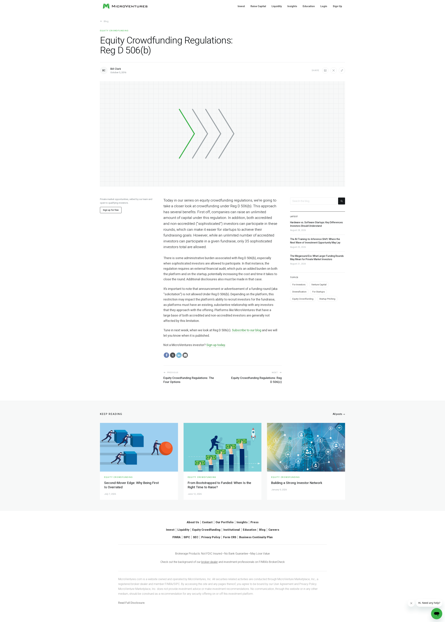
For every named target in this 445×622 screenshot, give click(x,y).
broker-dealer (209, 562)
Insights (292, 6)
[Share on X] (333, 70)
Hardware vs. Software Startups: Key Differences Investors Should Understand (316, 224)
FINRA (176, 537)
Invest (241, 6)
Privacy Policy (210, 537)
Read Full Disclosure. (131, 602)
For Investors (298, 284)
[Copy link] (342, 70)
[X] (173, 355)
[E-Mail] (185, 355)
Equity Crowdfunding (114, 30)
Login (323, 6)
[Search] (341, 201)
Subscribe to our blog (246, 330)
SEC (195, 537)
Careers (273, 529)
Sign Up (337, 6)
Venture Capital (318, 284)
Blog (106, 21)
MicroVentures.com (130, 579)
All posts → (339, 414)
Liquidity (277, 6)
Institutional (231, 529)
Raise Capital (258, 6)
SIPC (187, 537)
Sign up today (215, 345)
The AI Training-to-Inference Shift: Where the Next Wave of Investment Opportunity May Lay (315, 241)
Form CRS (229, 537)
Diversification (299, 291)
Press (254, 522)
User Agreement (283, 584)
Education (309, 6)
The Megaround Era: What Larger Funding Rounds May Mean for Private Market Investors (317, 257)
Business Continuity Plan (256, 537)
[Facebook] (166, 355)
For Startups (318, 291)
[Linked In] (179, 355)
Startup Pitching (327, 298)
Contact (207, 522)
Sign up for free (111, 210)
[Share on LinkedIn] (325, 70)
